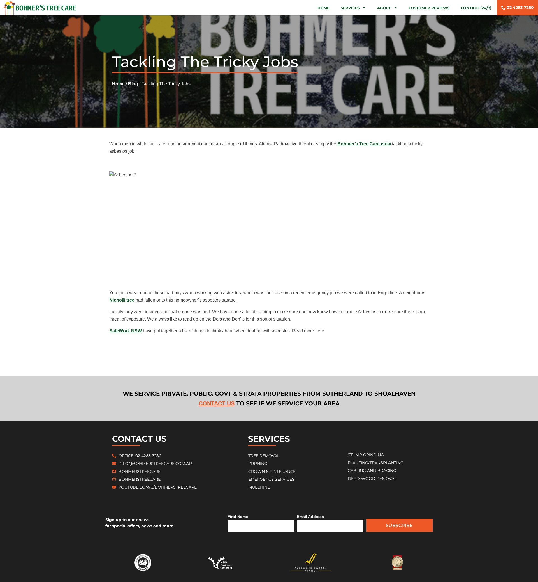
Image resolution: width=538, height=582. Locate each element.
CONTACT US (217, 403)
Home (323, 8)
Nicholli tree (121, 300)
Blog (133, 83)
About (384, 8)
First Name (238, 516)
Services (350, 8)
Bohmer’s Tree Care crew (364, 143)
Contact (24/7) (476, 8)
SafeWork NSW (125, 330)
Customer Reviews (429, 8)
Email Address (310, 516)
